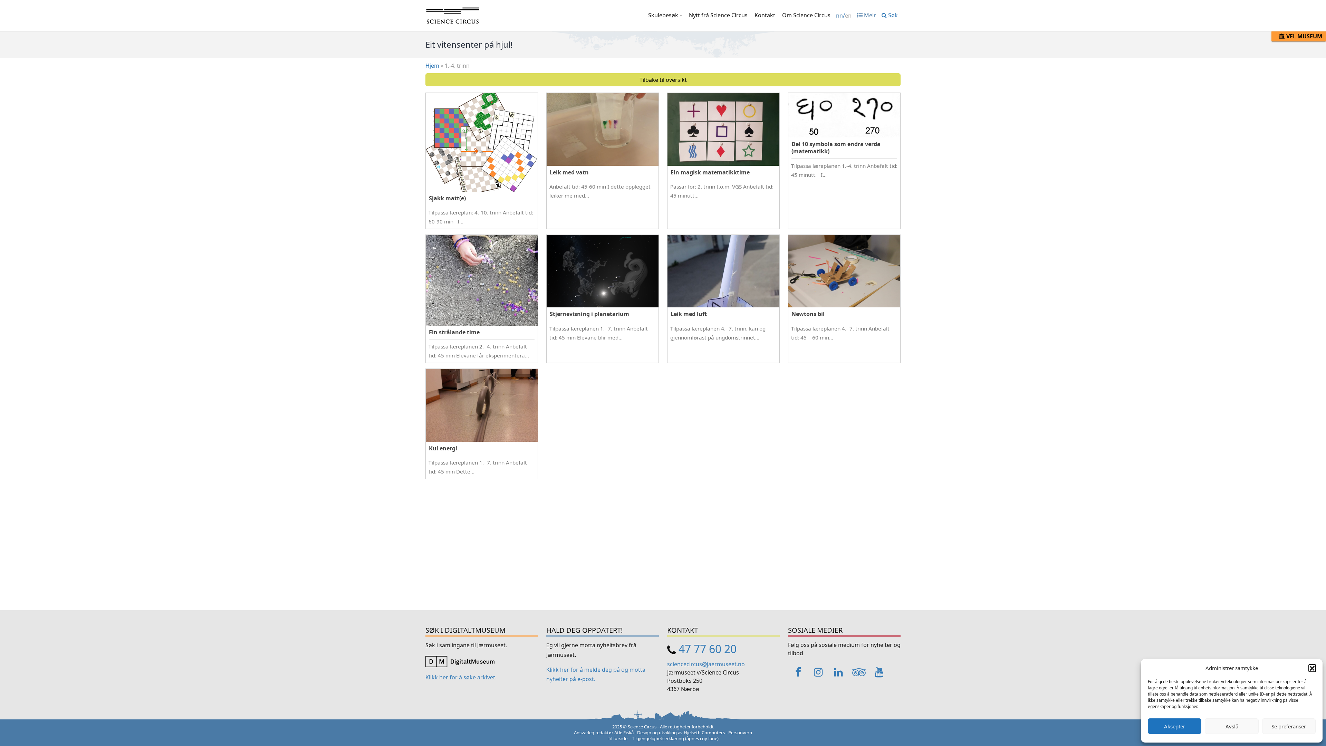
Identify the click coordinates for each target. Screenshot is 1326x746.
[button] (1312, 667)
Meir (869, 15)
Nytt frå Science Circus (718, 15)
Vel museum (1303, 36)
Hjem (432, 65)
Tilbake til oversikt (663, 80)
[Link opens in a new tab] (459, 660)
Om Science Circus (806, 15)
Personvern (740, 732)
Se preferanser (1288, 726)
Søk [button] (892, 15)
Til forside (617, 738)
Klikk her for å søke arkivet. (461, 677)
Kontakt (765, 15)
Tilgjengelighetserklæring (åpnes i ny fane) (675, 738)
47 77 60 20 (708, 648)
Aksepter (1174, 726)
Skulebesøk (663, 15)
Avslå (1232, 726)
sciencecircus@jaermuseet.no (706, 664)
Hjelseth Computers (704, 732)
